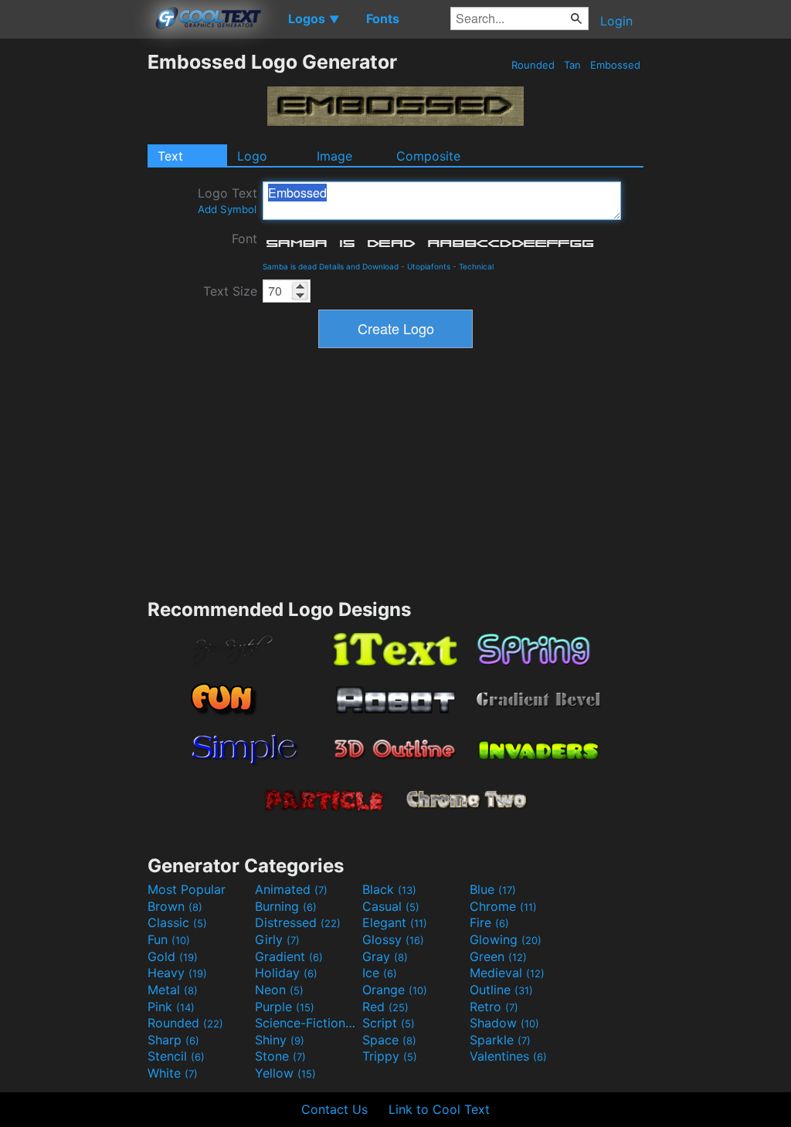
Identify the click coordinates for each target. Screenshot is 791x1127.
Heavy (177, 972)
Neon (279, 989)
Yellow (285, 1073)
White (173, 1073)
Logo (252, 156)
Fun (169, 939)
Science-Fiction (306, 1023)
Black (389, 889)
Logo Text (227, 200)
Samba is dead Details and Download (331, 266)
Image (334, 156)
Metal (173, 989)
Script (388, 1023)
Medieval (507, 972)
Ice (379, 972)
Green (498, 956)
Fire (489, 922)
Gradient (289, 956)
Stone (280, 1056)
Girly (277, 939)
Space (389, 1039)
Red (385, 1006)
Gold (173, 956)
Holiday (286, 972)
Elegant (394, 922)
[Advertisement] (73, 281)
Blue (493, 889)
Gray (385, 956)
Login (616, 21)
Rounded (533, 65)
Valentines (508, 1056)
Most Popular (187, 889)
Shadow (504, 1023)
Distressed (298, 922)
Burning (286, 906)
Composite (428, 156)
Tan (572, 65)
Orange (394, 989)
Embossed (615, 65)
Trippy (389, 1056)
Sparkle (500, 1039)
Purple (284, 1006)
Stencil (176, 1056)
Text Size (230, 291)
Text (170, 156)
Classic (177, 922)
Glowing (505, 939)
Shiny (279, 1039)
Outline (501, 989)
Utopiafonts (428, 266)
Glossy (393, 939)
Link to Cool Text (439, 1109)
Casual (390, 906)
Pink (171, 1006)
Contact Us (334, 1109)
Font (244, 238)
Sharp (173, 1039)
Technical (476, 266)
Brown (175, 906)
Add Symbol (227, 209)
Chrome (503, 906)
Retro (494, 1006)
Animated (291, 889)
